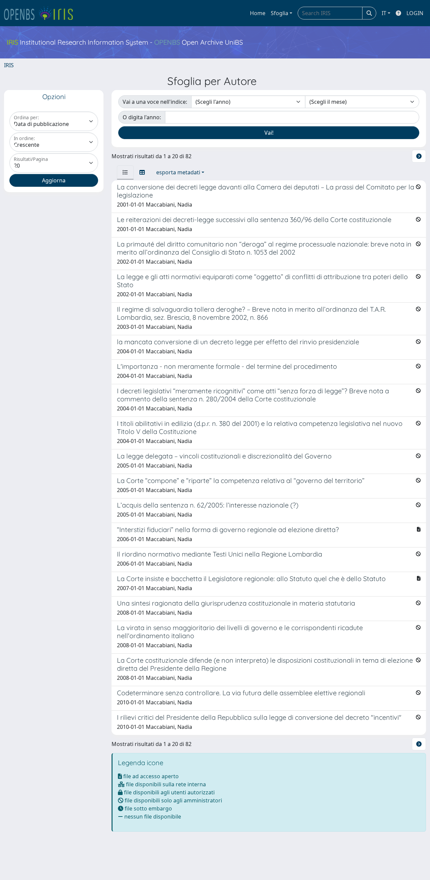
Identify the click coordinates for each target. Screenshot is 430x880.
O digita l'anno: (142, 117)
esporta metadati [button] (178, 172)
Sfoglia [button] (279, 13)
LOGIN (414, 13)
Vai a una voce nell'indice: (155, 101)
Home (257, 13)
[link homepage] (41, 13)
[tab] (125, 172)
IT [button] (384, 13)
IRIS (9, 65)
